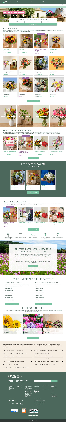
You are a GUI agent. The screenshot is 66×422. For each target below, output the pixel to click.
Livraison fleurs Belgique (39, 288)
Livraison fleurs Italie (39, 295)
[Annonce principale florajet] (33, 15)
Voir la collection (33, 158)
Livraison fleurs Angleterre (40, 300)
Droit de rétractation (54, 396)
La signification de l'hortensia (30, 330)
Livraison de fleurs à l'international (43, 304)
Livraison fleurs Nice (8, 295)
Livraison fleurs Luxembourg (40, 297)
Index (34, 387)
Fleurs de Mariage (19, 387)
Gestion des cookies (54, 395)
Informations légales (54, 387)
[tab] (5, 5)
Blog (34, 390)
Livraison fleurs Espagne (39, 293)
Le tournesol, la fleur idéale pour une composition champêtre (12, 330)
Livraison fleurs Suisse (39, 290)
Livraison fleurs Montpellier (9, 300)
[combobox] (18, 22)
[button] (2, 145)
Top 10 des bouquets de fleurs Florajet (52, 330)
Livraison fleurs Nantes (9, 297)
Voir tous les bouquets (33, 100)
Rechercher (33, 24)
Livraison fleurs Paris (8, 288)
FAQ (42, 386)
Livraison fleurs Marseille (9, 290)
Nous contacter (44, 387)
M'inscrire (54, 381)
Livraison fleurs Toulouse (9, 293)
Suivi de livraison (36, 386)
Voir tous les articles (33, 337)
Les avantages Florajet (28, 388)
